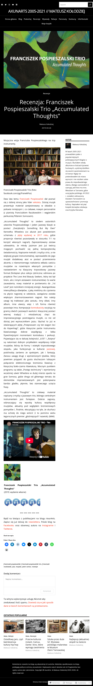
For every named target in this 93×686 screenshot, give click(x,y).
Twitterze (8, 528)
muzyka (18, 567)
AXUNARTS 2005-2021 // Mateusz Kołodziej (46, 11)
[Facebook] (2, 5)
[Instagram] (9, 5)
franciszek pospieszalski (12, 564)
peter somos (26, 567)
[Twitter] (6, 5)
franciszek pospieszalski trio (31, 564)
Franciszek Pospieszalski (31, 198)
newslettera (34, 521)
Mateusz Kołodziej (46, 124)
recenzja (35, 567)
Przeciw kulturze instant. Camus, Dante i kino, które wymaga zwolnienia (35, 643)
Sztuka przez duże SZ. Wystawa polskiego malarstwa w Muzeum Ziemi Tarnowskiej (57, 644)
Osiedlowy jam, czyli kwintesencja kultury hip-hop (13, 642)
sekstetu (37, 202)
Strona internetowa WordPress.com (46, 682)
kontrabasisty (37, 307)
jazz (13, 567)
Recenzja (46, 93)
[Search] (90, 4)
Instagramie (47, 525)
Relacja (10, 636)
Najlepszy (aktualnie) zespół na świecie (79, 640)
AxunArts (47, 670)
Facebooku (9, 525)
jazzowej (51, 348)
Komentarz (47, 591)
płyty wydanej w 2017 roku (33, 235)
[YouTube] (13, 5)
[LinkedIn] (16, 5)
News (5, 636)
